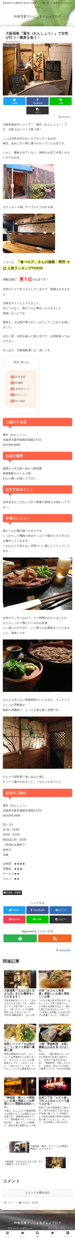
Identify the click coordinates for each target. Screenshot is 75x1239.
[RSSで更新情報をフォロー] (55, 938)
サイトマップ (55, 1228)
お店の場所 (17, 382)
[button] (68, 659)
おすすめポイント (20, 388)
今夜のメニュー (19, 394)
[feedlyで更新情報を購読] (20, 938)
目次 (16, 362)
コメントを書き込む (37, 1192)
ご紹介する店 (18, 376)
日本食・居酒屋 (13, 892)
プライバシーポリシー (20, 1228)
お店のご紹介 (18, 401)
